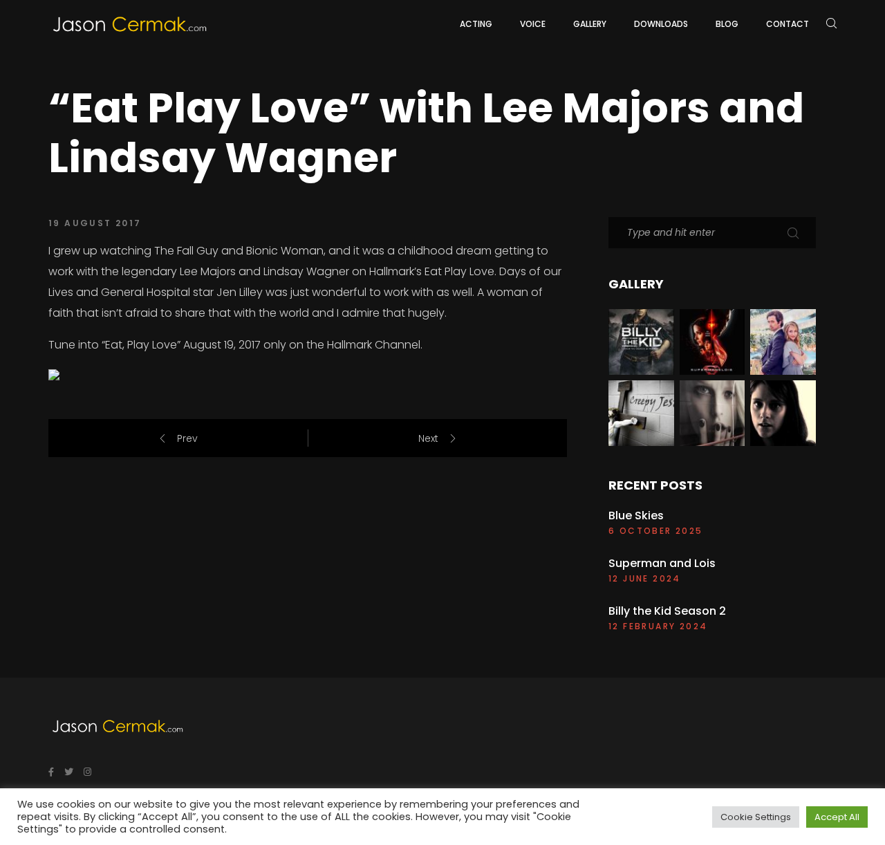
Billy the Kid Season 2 (667, 611)
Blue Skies (636, 515)
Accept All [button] (836, 817)
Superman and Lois (662, 563)
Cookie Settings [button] (755, 817)
